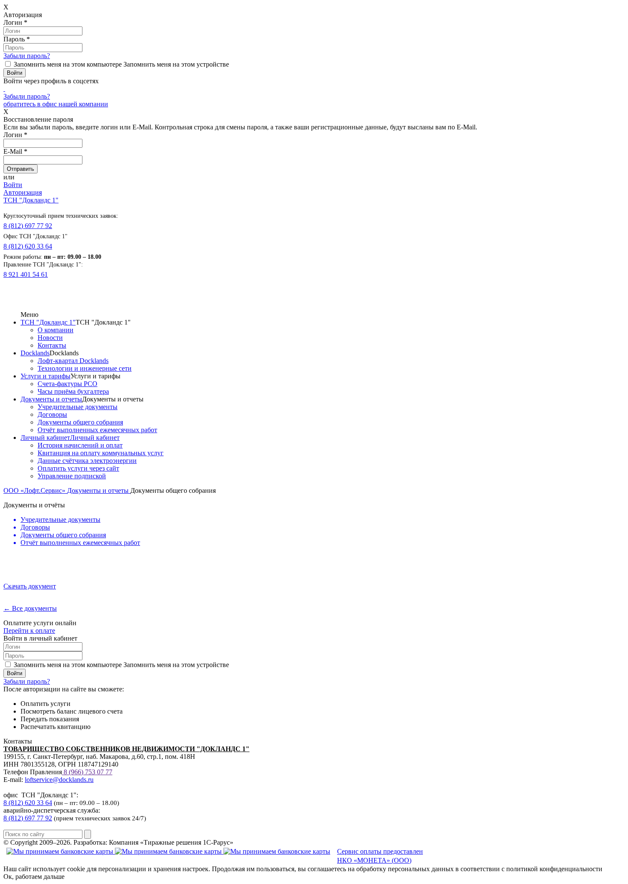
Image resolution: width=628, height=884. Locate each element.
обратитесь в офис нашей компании (55, 104)
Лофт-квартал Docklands (73, 360)
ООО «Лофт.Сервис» (35, 490)
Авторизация (22, 192)
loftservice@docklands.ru (59, 779)
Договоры (52, 414)
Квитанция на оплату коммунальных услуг (101, 453)
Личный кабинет (45, 437)
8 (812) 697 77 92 (27, 225)
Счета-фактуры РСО (67, 383)
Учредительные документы (77, 406)
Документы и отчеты (51, 399)
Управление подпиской (72, 476)
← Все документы (30, 608)
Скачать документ (29, 586)
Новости (50, 337)
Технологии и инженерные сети (85, 368)
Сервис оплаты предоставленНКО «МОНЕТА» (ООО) (380, 856)
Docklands (35, 353)
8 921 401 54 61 (25, 274)
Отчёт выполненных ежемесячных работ (97, 429)
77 (108, 772)
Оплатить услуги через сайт (78, 468)
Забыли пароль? (26, 55)
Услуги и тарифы (45, 376)
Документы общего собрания (80, 422)
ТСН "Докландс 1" (31, 200)
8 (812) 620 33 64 (27, 246)
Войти (12, 184)
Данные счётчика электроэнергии (87, 460)
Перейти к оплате (29, 630)
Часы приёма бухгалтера (73, 391)
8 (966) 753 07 (84, 772)
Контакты (52, 345)
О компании (55, 330)
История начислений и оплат (80, 445)
